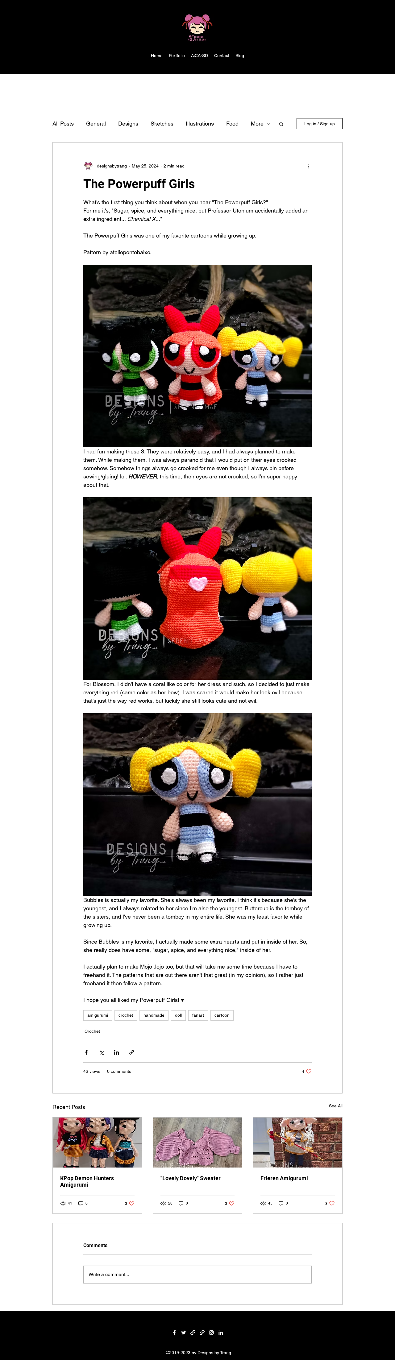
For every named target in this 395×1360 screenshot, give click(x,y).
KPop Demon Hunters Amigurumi (87, 1181)
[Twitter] (184, 1332)
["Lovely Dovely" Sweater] (197, 1143)
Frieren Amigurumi (284, 1178)
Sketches (162, 123)
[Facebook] (174, 1332)
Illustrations (200, 123)
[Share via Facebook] (86, 1052)
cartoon (222, 1015)
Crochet (92, 1031)
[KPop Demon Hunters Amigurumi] (97, 1143)
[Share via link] (132, 1052)
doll (178, 1015)
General (96, 123)
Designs (128, 123)
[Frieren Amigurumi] (297, 1143)
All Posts (63, 123)
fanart (198, 1015)
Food (232, 123)
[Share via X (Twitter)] (101, 1052)
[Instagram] (211, 1332)
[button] (281, 123)
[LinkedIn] (221, 1332)
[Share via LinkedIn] (116, 1052)
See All (336, 1105)
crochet (125, 1015)
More (257, 123)
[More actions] (308, 166)
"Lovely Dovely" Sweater (190, 1178)
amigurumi (97, 1015)
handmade (153, 1015)
